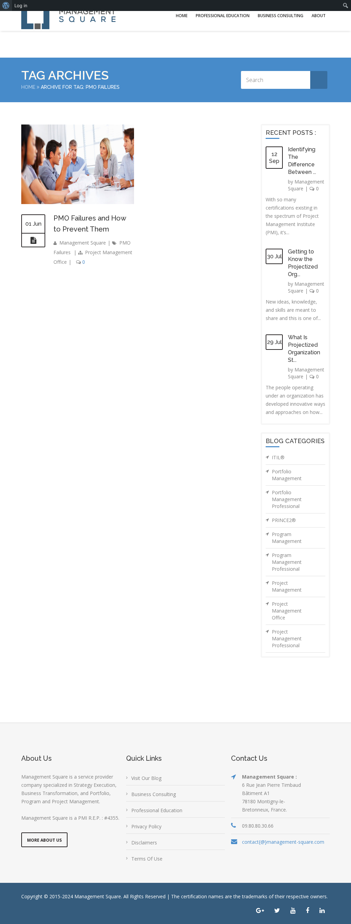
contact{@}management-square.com (283, 842)
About (319, 16)
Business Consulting (280, 16)
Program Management (287, 537)
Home (181, 16)
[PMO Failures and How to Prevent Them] (33, 240)
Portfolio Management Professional (287, 499)
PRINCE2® (284, 520)
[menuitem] (6, 5)
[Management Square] (68, 15)
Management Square (82, 242)
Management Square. (98, 896)
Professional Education (223, 16)
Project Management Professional (287, 638)
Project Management (287, 586)
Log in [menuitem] (20, 5)
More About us (44, 840)
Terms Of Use (146, 858)
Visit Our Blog (146, 778)
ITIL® (278, 457)
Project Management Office (287, 611)
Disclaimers (144, 842)
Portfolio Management (287, 475)
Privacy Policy (146, 826)
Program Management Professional (287, 562)
